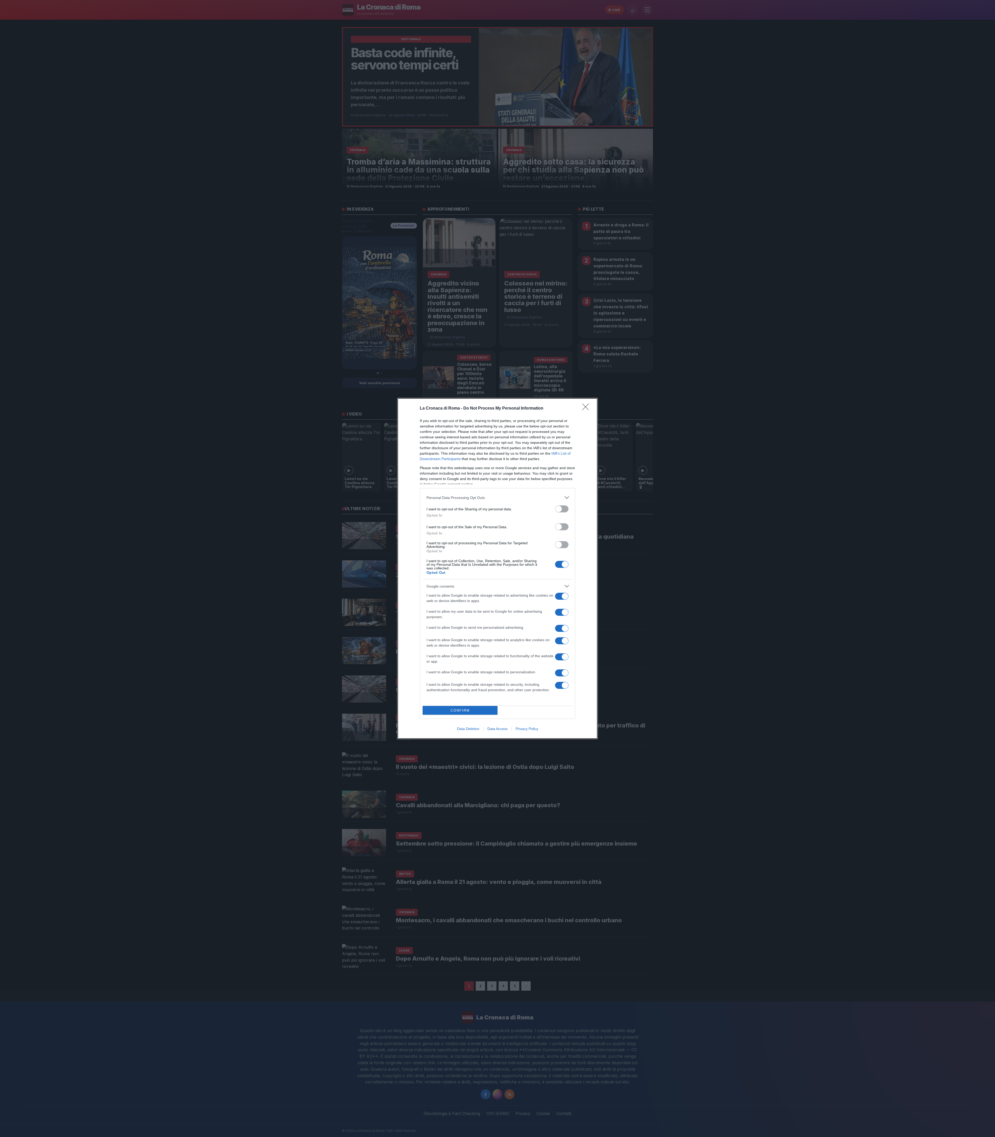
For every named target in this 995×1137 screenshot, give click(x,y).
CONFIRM (460, 710)
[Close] (587, 408)
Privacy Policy (527, 729)
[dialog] (497, 568)
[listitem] (497, 497)
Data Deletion (468, 729)
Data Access (497, 729)
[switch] (561, 508)
